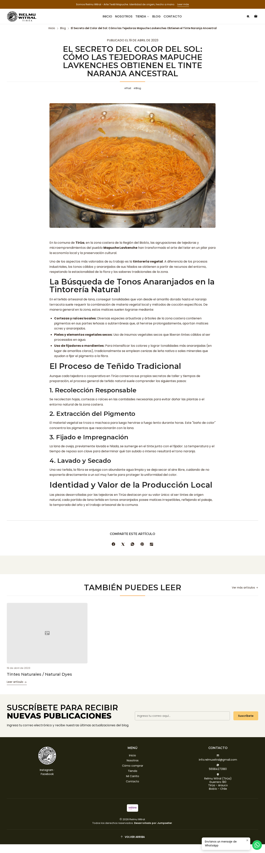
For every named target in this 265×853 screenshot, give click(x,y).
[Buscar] (248, 16)
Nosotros (133, 760)
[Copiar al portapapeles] (151, 544)
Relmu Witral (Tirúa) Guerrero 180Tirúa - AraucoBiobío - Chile (218, 784)
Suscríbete (246, 716)
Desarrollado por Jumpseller (153, 823)
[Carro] (255, 16)
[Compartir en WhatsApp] (132, 544)
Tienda (132, 771)
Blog (63, 28)
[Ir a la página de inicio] (21, 16)
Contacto (132, 781)
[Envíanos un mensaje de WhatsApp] (257, 845)
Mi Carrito (132, 776)
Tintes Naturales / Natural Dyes (39, 674)
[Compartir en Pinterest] (142, 544)
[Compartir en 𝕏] (123, 544)
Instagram (46, 770)
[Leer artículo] (47, 633)
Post (128, 88)
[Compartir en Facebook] (113, 544)
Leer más (183, 4)
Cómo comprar (132, 766)
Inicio (51, 28)
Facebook (47, 774)
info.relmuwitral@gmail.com (218, 760)
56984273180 (218, 769)
